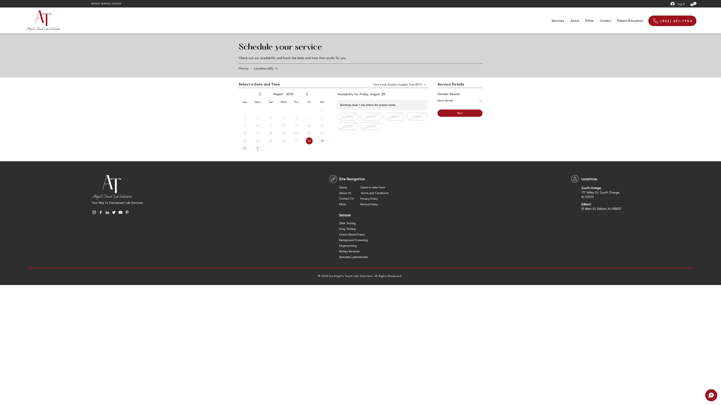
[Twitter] (114, 212)
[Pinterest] (127, 212)
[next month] (307, 94)
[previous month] (260, 94)
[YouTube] (120, 212)
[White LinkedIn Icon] (107, 212)
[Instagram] (94, 212)
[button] (693, 4)
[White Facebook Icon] (100, 212)
